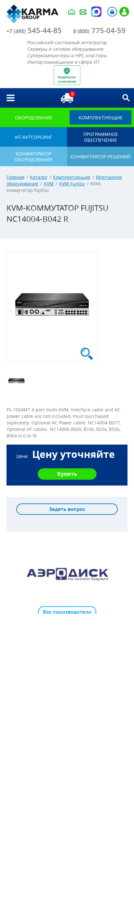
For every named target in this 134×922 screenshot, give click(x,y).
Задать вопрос (67, 509)
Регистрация (124, 12)
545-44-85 (34, 30)
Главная (15, 177)
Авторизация (112, 12)
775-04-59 (99, 30)
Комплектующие (71, 177)
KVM (49, 183)
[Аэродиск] (67, 573)
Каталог (38, 177)
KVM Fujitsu (72, 183)
